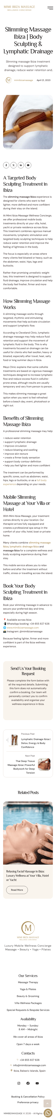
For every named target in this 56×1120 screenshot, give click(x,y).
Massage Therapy (28, 982)
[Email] (28, 165)
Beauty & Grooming (28, 996)
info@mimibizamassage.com (29, 1065)
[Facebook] (6, 165)
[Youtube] (37, 1083)
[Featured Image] (28, 833)
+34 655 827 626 (30, 1060)
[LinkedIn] (21, 165)
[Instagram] (19, 1083)
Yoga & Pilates (28, 989)
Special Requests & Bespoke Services (28, 1010)
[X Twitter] (13, 165)
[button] (47, 1103)
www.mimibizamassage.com (23, 627)
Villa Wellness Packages (28, 1003)
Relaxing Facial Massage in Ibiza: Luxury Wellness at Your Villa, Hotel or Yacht (27, 876)
